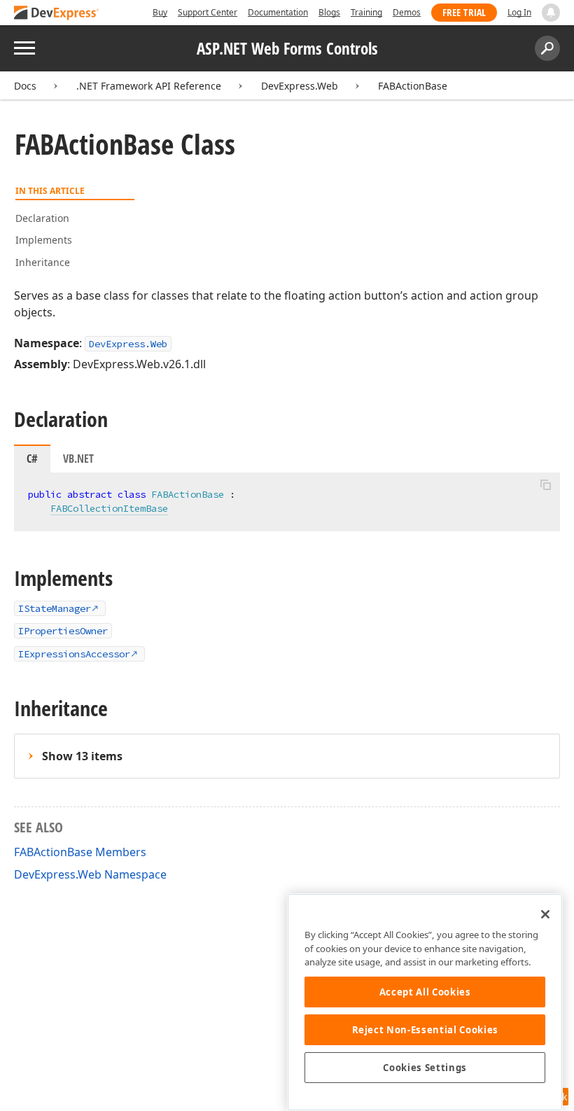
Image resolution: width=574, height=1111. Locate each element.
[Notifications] (551, 13)
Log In (519, 12)
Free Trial (464, 12)
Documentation (278, 12)
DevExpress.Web (299, 85)
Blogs (329, 12)
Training (366, 12)
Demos (407, 12)
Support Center (207, 12)
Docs (25, 85)
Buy (160, 12)
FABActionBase (412, 85)
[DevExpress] (56, 14)
